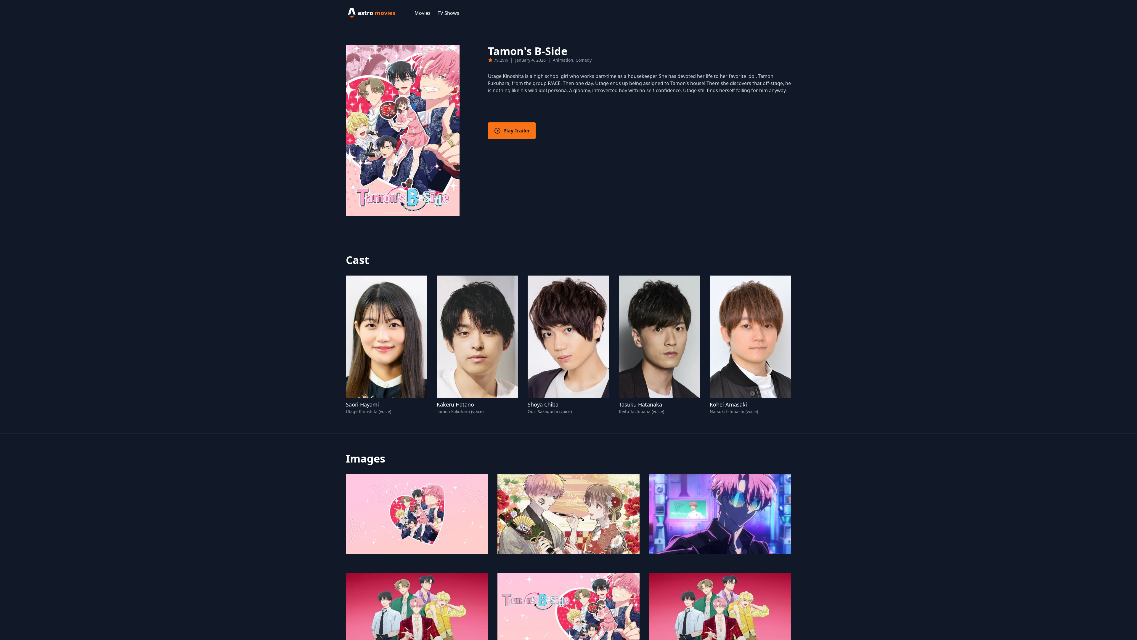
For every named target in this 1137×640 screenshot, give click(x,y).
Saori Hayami (362, 404)
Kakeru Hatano (455, 404)
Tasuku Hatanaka (640, 404)
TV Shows (448, 13)
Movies (423, 13)
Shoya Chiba (543, 404)
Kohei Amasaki (728, 404)
